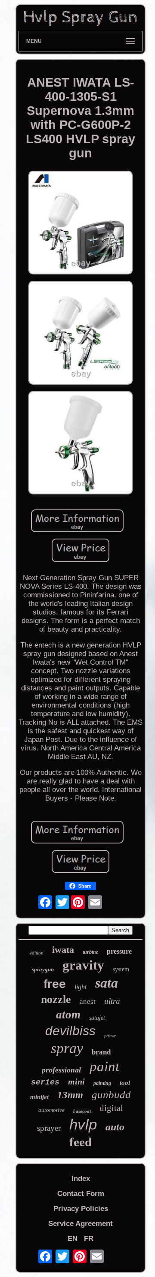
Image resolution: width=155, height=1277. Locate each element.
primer (110, 1035)
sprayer (49, 1127)
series (45, 1082)
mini (76, 1081)
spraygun (43, 969)
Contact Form (80, 1194)
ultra (112, 1001)
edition (36, 952)
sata (106, 983)
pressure (119, 951)
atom (68, 1014)
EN (73, 1239)
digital (111, 1108)
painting (102, 1083)
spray (67, 1048)
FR (88, 1239)
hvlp (83, 1124)
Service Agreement (80, 1224)
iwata (63, 949)
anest (88, 1001)
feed (80, 1142)
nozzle (56, 999)
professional (61, 1070)
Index (80, 1179)
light (80, 987)
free (54, 984)
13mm (70, 1095)
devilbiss (70, 1031)
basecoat (82, 1111)
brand (101, 1052)
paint (104, 1066)
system (121, 969)
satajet (97, 1018)
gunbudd (111, 1094)
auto (114, 1126)
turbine (90, 952)
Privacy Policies (80, 1209)
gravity (83, 965)
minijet (39, 1096)
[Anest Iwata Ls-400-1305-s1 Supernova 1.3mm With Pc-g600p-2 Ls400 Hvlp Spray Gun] (80, 224)
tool (125, 1082)
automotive (51, 1110)
